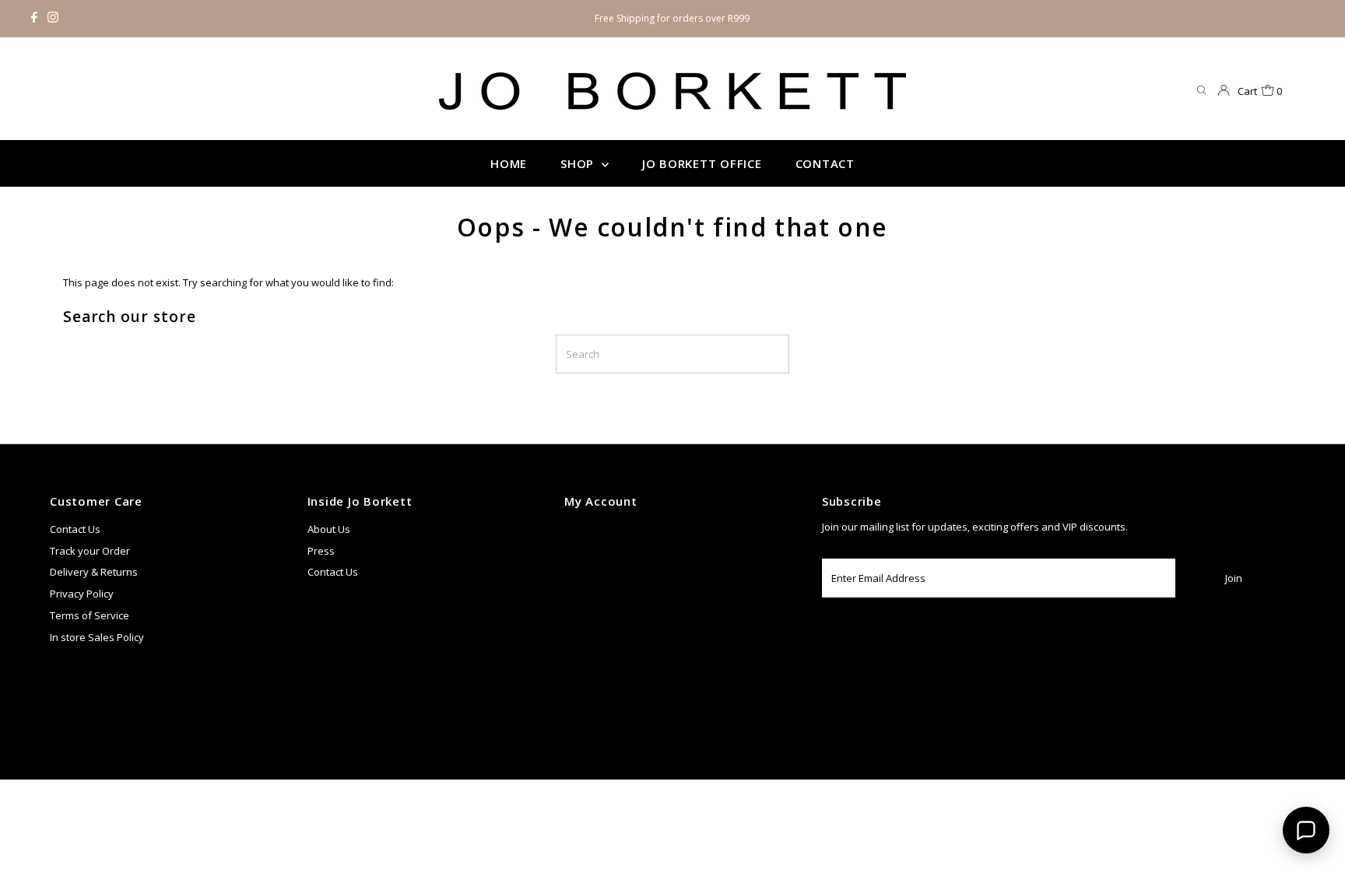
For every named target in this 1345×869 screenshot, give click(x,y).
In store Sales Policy (97, 637)
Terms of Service (89, 615)
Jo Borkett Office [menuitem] (702, 163)
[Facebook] (34, 18)
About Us (328, 529)
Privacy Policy (82, 594)
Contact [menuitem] (825, 163)
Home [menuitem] (508, 163)
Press (321, 551)
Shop (579, 163)
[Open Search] (1201, 90)
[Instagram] (53, 18)
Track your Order (90, 551)
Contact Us (75, 529)
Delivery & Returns (94, 572)
